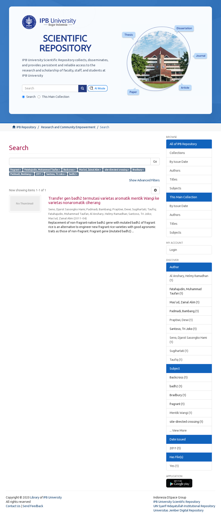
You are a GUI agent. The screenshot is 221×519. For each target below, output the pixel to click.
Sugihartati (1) (179, 351)
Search (31, 96)
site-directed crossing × (117, 169)
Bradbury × (138, 169)
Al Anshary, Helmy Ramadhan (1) (189, 278)
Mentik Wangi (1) (181, 413)
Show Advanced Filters (144, 180)
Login (173, 250)
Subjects (175, 188)
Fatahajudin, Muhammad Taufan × (42, 169)
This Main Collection (55, 96)
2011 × (39, 174)
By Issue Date (179, 161)
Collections (177, 153)
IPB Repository (26, 127)
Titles (173, 179)
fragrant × (15, 169)
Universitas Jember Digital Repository (178, 510)
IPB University (52, 497)
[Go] (82, 88)
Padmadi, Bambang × (21, 174)
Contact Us (13, 506)
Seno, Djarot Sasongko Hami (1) (188, 340)
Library (34, 497)
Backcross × (69, 169)
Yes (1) (174, 466)
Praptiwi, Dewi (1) (181, 320)
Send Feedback (33, 506)
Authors (175, 170)
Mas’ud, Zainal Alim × (90, 169)
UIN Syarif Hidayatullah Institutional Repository (184, 506)
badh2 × (73, 174)
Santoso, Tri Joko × (56, 174)
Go (155, 161)
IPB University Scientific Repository (176, 501)
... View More (178, 430)
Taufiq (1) (176, 359)
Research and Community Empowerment (68, 127)
